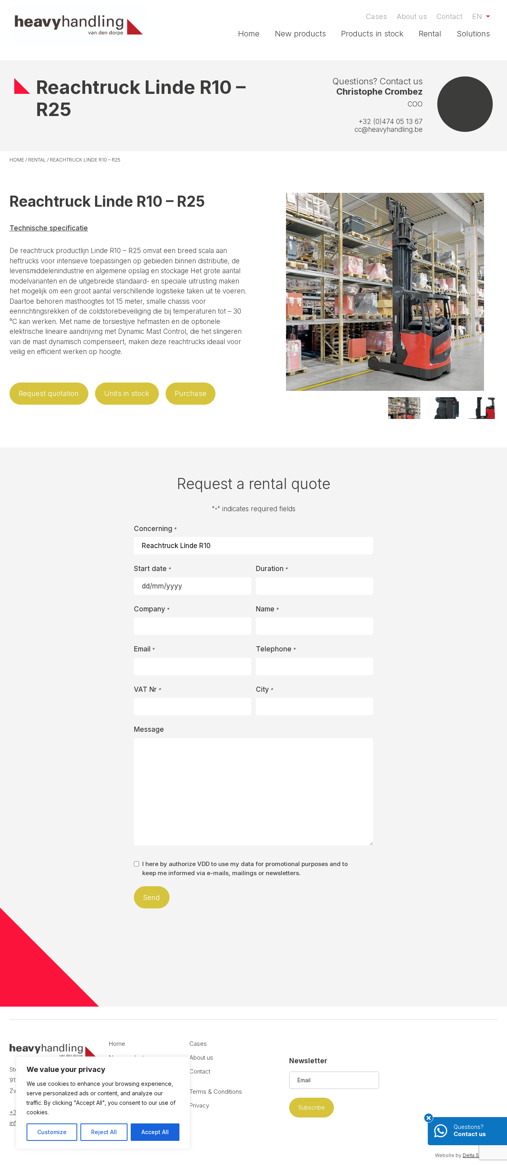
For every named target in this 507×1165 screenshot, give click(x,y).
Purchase (190, 393)
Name (267, 609)
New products (300, 33)
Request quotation (49, 393)
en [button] (478, 16)
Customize (52, 1132)
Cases (376, 16)
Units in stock (126, 393)
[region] (103, 1102)
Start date (152, 569)
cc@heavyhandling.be (389, 129)
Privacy (199, 1105)
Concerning (155, 529)
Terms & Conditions (215, 1091)
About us (411, 16)
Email (144, 649)
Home (248, 33)
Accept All (155, 1132)
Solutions (473, 33)
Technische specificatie (49, 228)
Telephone (275, 649)
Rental (430, 33)
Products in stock (372, 33)
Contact (449, 16)
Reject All (104, 1132)
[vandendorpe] (79, 25)
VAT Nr (147, 689)
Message (149, 729)
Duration (272, 569)
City (264, 689)
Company (151, 609)
